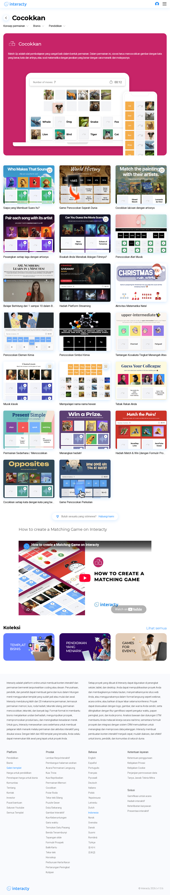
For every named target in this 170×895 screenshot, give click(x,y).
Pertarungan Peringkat (58, 867)
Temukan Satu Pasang (58, 827)
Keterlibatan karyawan (139, 806)
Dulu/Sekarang (54, 807)
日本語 (91, 852)
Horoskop (51, 857)
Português (93, 768)
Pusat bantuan (14, 802)
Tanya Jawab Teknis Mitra (141, 778)
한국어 (91, 847)
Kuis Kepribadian (54, 778)
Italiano (92, 787)
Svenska (92, 822)
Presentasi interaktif (138, 811)
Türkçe (91, 842)
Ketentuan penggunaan (140, 758)
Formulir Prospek (55, 842)
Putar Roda (52, 792)
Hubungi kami (106, 516)
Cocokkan (51, 787)
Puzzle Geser (53, 802)
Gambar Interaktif (55, 812)
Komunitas (12, 782)
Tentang (11, 787)
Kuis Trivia (51, 773)
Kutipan (50, 872)
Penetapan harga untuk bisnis (22, 778)
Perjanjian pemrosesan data (142, 773)
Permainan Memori (56, 782)
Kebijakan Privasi (136, 763)
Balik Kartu (51, 847)
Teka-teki (51, 852)
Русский (92, 778)
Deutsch (92, 782)
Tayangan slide (54, 837)
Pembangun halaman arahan (61, 763)
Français (92, 773)
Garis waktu (52, 822)
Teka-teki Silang (54, 797)
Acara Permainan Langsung (60, 768)
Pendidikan (12, 758)
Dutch (91, 807)
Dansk (91, 827)
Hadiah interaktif (136, 801)
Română (92, 837)
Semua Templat (15, 812)
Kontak (10, 792)
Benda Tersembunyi (56, 832)
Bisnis (10, 763)
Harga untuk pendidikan (19, 773)
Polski (91, 792)
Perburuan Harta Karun (58, 862)
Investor (11, 797)
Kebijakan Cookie (136, 768)
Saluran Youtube (15, 807)
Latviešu (92, 802)
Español (92, 763)
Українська (94, 797)
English (92, 758)
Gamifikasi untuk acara (139, 796)
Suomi (91, 832)
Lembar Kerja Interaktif (58, 758)
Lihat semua (156, 628)
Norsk (91, 817)
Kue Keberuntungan (56, 817)
